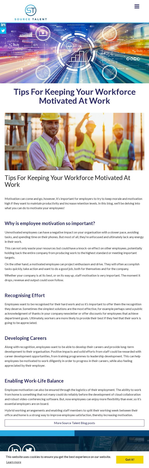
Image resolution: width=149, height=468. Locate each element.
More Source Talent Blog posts (74, 423)
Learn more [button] (13, 462)
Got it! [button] (129, 459)
